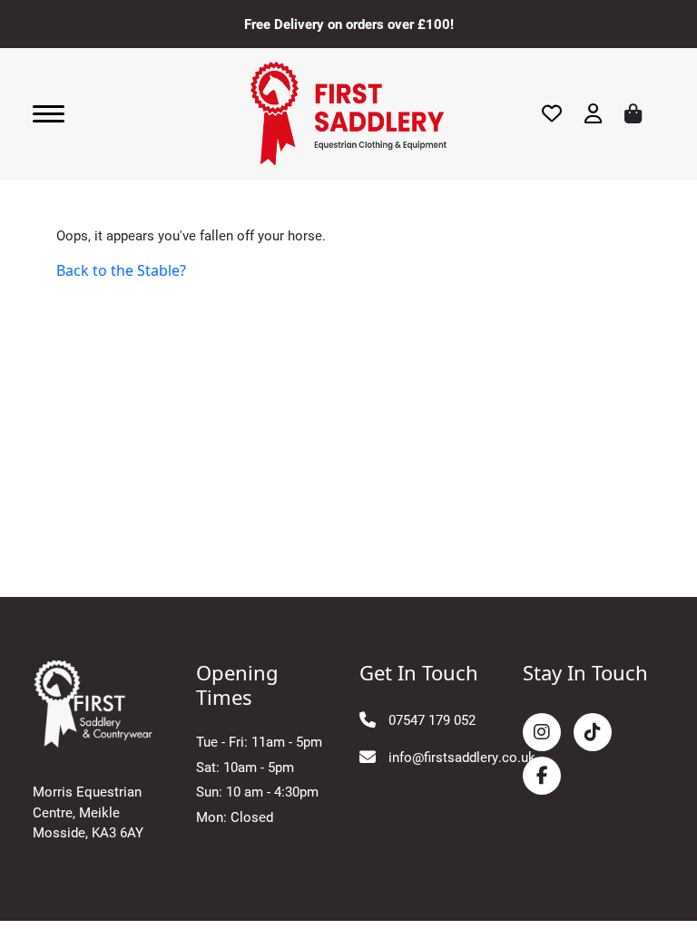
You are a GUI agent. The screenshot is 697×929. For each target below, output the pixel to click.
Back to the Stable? (121, 270)
